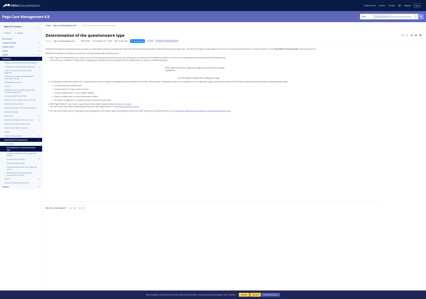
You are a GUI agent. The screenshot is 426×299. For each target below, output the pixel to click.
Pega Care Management (168, 41)
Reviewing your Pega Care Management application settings (19, 77)
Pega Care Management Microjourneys (18, 120)
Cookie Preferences (271, 295)
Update (5, 55)
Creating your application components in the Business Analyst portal (202, 111)
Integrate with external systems (16, 128)
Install (4, 51)
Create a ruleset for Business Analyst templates (18, 71)
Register (407, 5)
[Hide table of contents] (37, 26)
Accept (244, 295)
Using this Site (370, 5)
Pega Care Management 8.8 (64, 25)
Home (48, 25)
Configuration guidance (13, 82)
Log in (417, 5)
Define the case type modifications (17, 124)
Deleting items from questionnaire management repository (19, 174)
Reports (7, 179)
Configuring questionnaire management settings (21, 154)
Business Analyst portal (13, 136)
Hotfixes (5, 187)
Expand (8, 33)
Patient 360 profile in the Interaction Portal (20, 108)
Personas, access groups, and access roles (20, 100)
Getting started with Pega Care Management (20, 63)
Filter (364, 16)
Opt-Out (255, 295)
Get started (7, 39)
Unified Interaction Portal (13, 104)
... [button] (79, 25)
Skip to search (27, 2)
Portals (7, 132)
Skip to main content (10, 2)
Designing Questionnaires (128, 106)
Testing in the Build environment (16, 183)
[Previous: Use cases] (402, 35)
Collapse (20, 33)
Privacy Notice (192, 295)
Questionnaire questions (16, 159)
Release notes (8, 47)
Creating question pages (16, 163)
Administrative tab (11, 112)
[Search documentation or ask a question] (421, 16)
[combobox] (393, 16)
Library (382, 5)
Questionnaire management (15, 140)
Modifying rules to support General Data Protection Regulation (19, 91)
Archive (392, 5)
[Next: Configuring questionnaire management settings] (407, 35)
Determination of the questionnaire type (21, 149)
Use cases (10, 144)
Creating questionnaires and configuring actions (22, 168)
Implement (6, 59)
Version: (49, 41)
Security (7, 86)
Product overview (9, 43)
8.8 (151, 41)
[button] (389, 16)
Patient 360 (8, 116)
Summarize (139, 41)
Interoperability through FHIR (15, 96)
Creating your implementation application (20, 67)
